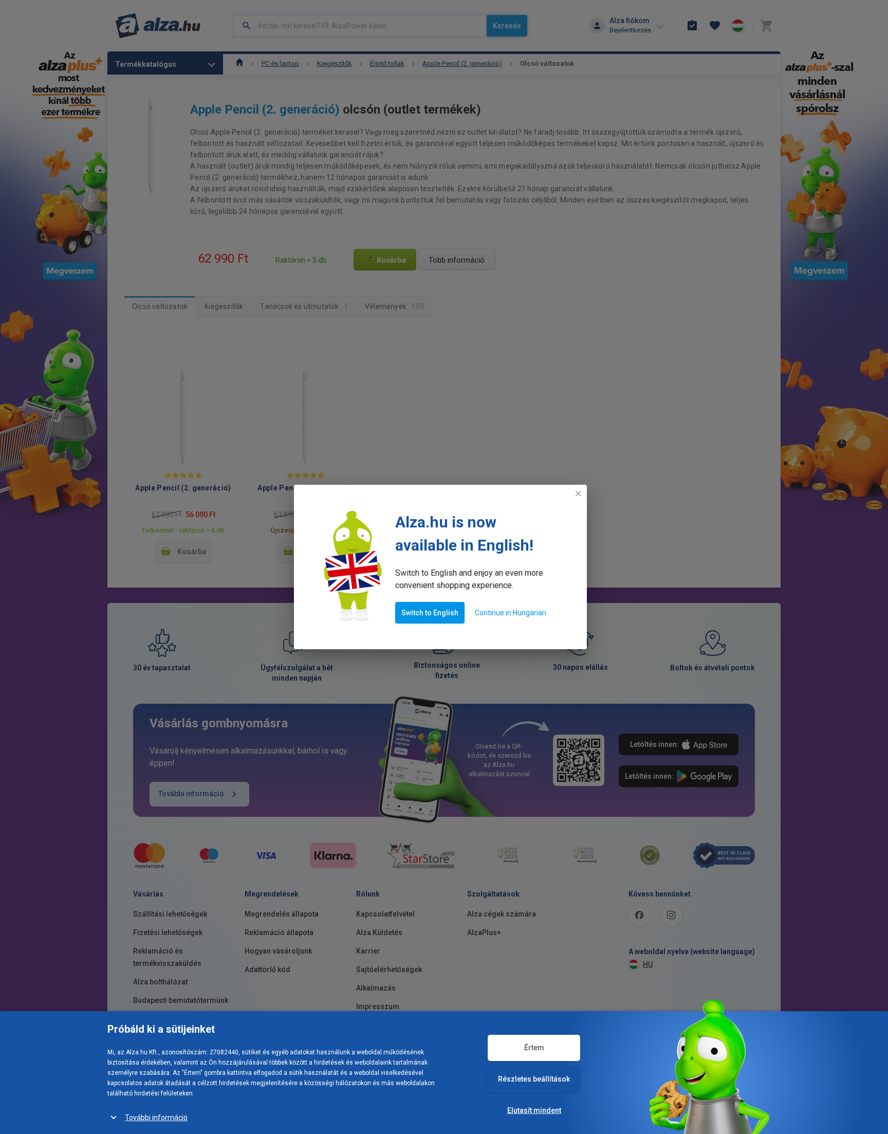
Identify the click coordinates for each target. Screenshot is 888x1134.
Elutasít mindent (534, 1110)
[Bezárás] (578, 493)
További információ (156, 1117)
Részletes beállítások (534, 1079)
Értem (534, 1048)
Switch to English (429, 613)
